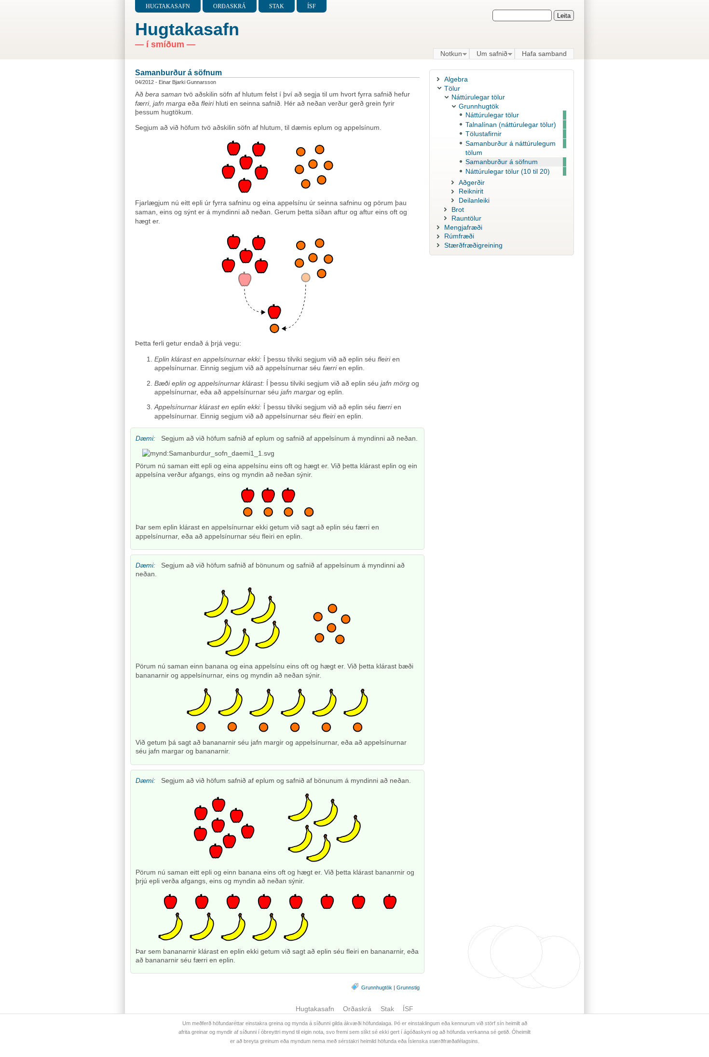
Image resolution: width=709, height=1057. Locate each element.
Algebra (456, 79)
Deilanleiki (474, 200)
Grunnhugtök (376, 987)
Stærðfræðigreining (473, 245)
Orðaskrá (229, 6)
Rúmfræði (459, 236)
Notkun (447, 54)
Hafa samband (544, 53)
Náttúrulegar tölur (478, 97)
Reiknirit (471, 191)
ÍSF (311, 6)
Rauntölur (466, 218)
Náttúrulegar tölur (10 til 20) (507, 171)
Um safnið (488, 54)
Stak (276, 6)
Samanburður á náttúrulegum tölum (510, 147)
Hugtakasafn (168, 6)
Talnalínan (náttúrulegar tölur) (510, 124)
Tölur (452, 88)
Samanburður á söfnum (178, 72)
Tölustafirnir (483, 134)
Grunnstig (408, 987)
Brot (457, 209)
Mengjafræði (463, 227)
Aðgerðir (472, 182)
